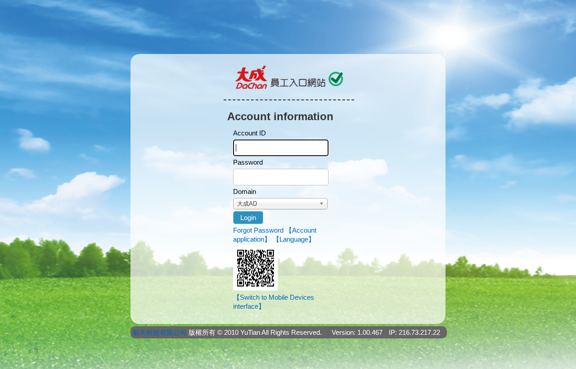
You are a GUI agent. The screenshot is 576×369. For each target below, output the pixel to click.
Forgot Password (258, 230)
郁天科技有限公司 (160, 332)
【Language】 (294, 239)
